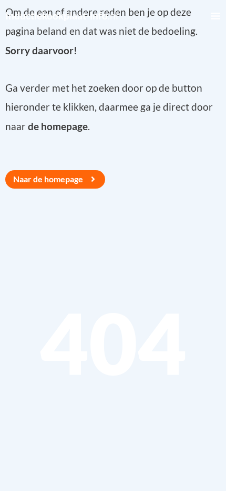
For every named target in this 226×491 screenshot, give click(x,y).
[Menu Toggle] (215, 16)
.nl (61, 15)
